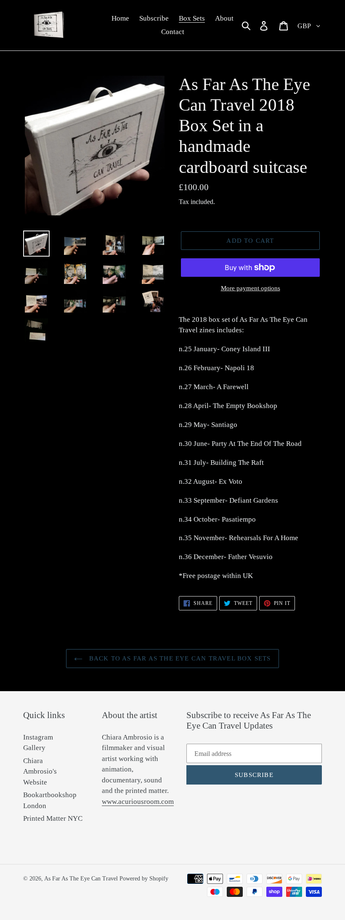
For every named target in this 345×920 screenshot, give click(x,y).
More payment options (250, 288)
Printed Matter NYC (52, 818)
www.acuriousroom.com (138, 802)
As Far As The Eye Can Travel (81, 878)
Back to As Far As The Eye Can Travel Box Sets (179, 658)
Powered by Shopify (143, 878)
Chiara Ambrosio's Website (40, 771)
